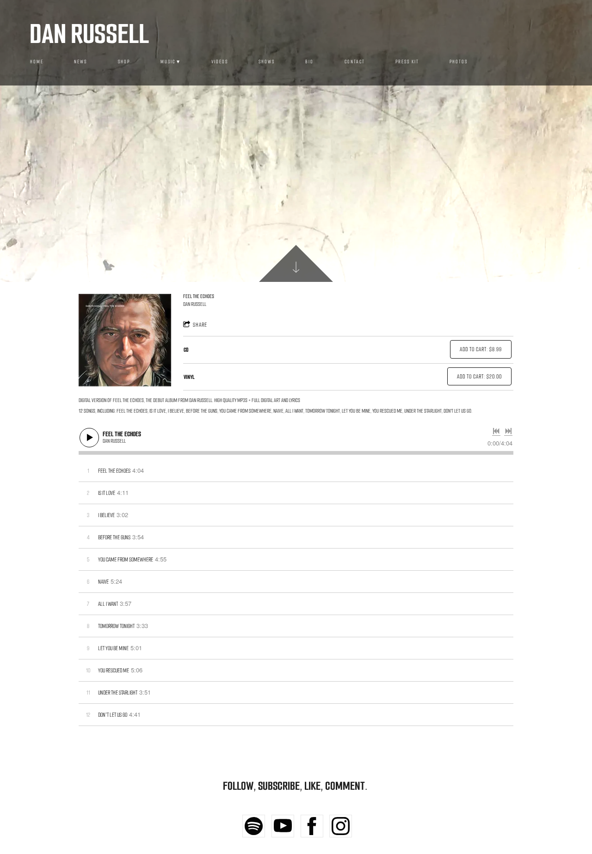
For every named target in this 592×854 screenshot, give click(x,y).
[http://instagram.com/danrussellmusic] (340, 826)
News (80, 61)
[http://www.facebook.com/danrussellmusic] (312, 826)
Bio (309, 61)
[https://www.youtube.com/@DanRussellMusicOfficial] (282, 826)
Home (36, 61)
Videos (219, 61)
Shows (267, 61)
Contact (355, 61)
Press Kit (407, 61)
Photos (459, 61)
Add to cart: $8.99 (481, 349)
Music (167, 61)
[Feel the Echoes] (125, 340)
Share (200, 325)
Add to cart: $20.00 (479, 376)
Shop (124, 61)
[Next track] (508, 431)
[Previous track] (496, 431)
